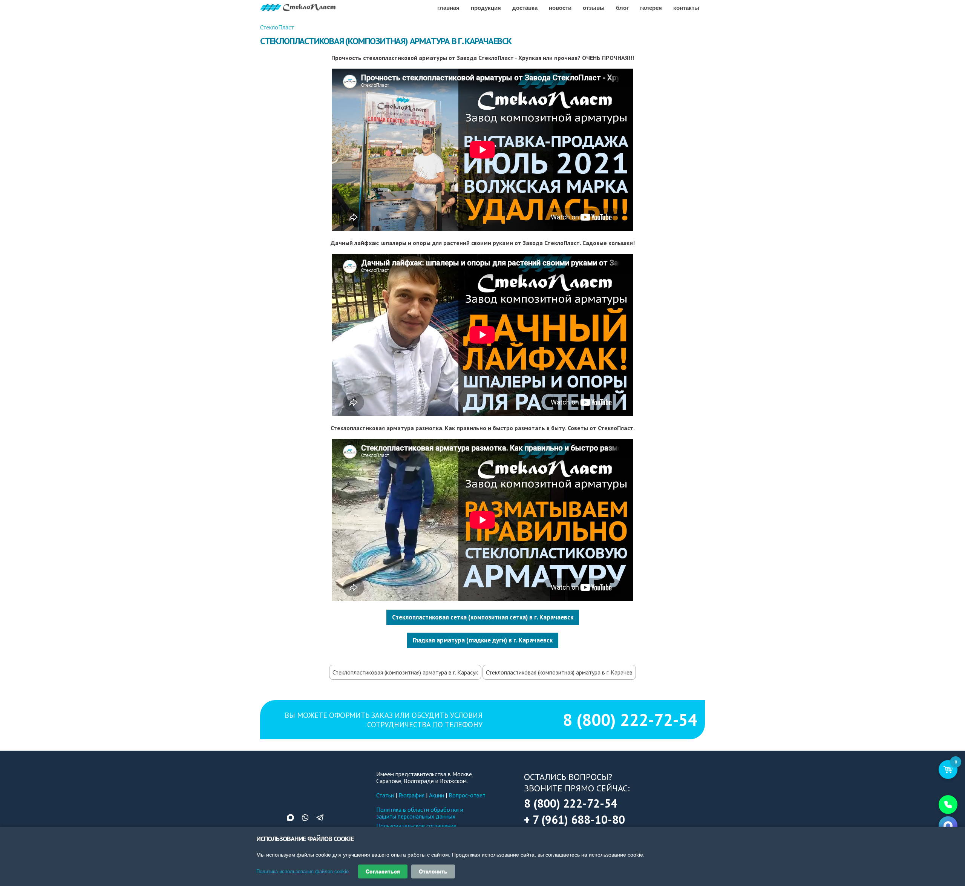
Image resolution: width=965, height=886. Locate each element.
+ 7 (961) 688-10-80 (574, 819)
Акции (436, 795)
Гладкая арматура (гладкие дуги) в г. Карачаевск (483, 640)
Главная (448, 7)
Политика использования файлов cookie (302, 871)
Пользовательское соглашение (416, 825)
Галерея (651, 7)
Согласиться (383, 871)
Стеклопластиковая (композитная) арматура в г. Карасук (405, 672)
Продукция (486, 7)
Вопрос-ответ (467, 795)
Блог (622, 7)
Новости (560, 7)
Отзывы (594, 7)
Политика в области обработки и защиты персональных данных (419, 813)
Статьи (385, 795)
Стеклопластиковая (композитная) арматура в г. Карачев (559, 672)
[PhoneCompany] (948, 804)
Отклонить (433, 871)
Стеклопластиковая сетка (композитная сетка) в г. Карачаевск (482, 617)
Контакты (686, 7)
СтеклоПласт (277, 27)
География (411, 795)
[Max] (948, 825)
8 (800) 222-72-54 (630, 719)
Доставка (525, 7)
